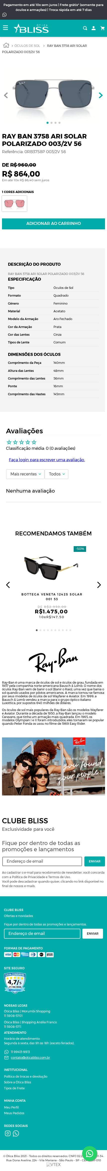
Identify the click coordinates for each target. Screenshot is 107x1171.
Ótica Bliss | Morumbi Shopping (27, 1011)
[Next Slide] (99, 585)
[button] (37, 630)
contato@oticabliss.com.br (30, 1057)
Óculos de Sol (27, 46)
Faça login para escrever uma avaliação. (47, 459)
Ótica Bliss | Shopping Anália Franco (30, 1022)
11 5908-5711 (12, 1027)
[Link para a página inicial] (6, 46)
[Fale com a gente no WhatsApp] (89, 1153)
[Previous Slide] (8, 585)
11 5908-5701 (13, 1016)
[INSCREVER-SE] (94, 861)
